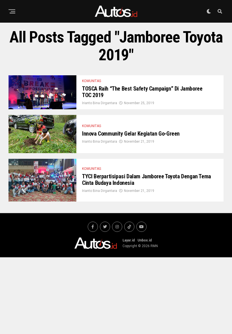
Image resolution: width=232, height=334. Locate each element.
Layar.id (129, 240)
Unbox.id (145, 240)
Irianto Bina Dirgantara (99, 103)
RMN (154, 246)
